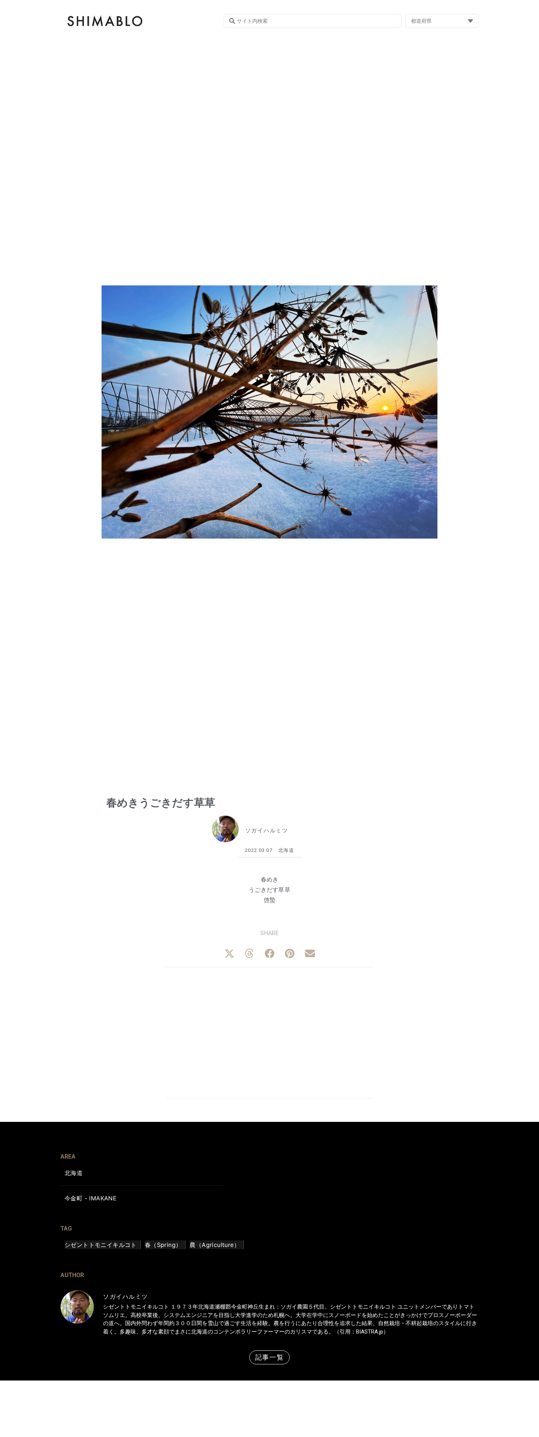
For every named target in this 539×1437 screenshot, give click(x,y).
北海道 (286, 850)
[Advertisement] (269, 1031)
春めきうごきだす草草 (160, 803)
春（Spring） (163, 1244)
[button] (229, 953)
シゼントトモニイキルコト (101, 1244)
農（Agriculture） (215, 1244)
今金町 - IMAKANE (91, 1198)
